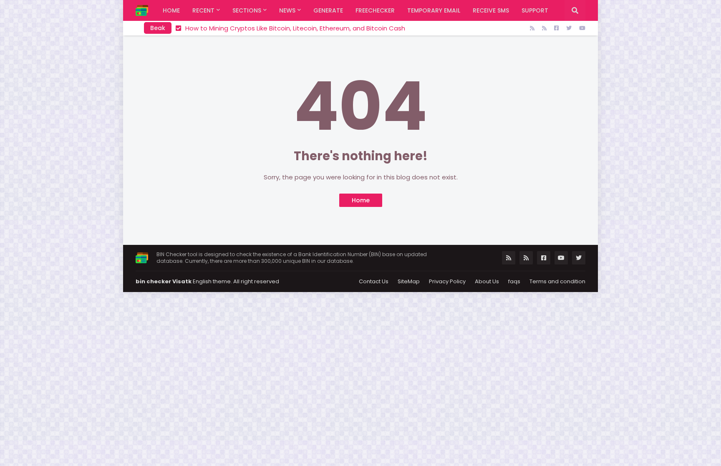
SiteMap (409, 281)
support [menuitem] (535, 10)
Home (361, 200)
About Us (487, 281)
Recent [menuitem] (203, 10)
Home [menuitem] (171, 10)
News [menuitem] (287, 10)
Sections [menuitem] (246, 10)
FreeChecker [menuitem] (375, 10)
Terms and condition (557, 281)
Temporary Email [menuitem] (433, 10)
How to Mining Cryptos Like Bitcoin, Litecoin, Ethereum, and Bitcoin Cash (295, 28)
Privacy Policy (447, 281)
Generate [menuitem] (328, 10)
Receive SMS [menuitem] (491, 10)
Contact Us (373, 281)
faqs (514, 281)
